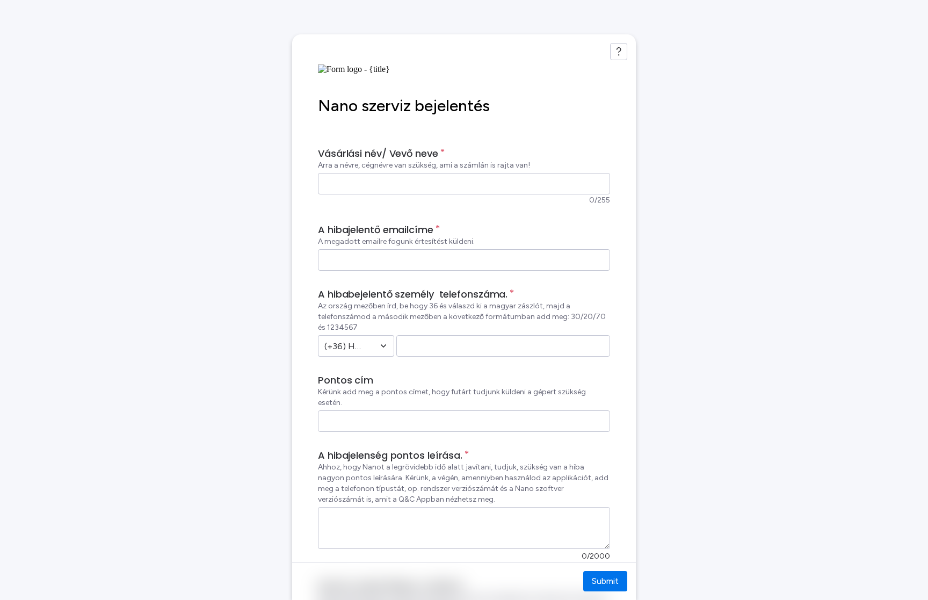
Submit (605, 581)
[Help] (618, 51)
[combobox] (344, 346)
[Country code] (383, 346)
